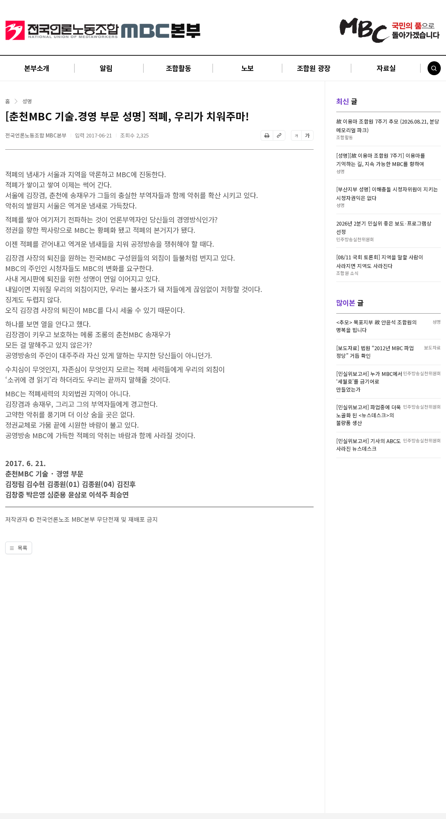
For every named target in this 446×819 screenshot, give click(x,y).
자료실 (386, 68)
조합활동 (178, 68)
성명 (27, 101)
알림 (106, 68)
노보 (247, 68)
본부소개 (36, 68)
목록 (22, 547)
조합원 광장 (313, 68)
